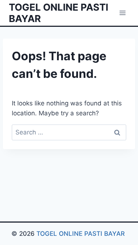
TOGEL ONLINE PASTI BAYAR (81, 233)
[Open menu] (122, 12)
